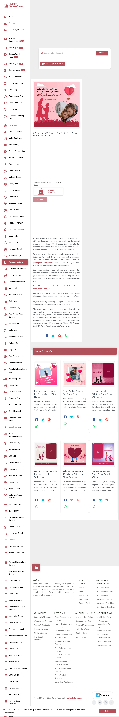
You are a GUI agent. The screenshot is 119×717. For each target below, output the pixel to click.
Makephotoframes (74, 698)
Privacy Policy (84, 599)
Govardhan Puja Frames (64, 682)
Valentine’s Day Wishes (84, 617)
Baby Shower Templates (106, 607)
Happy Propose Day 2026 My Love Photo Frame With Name (45, 474)
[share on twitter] (53, 336)
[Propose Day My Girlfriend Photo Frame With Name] (103, 374)
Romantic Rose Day (83, 621)
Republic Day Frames (104, 617)
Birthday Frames (103, 587)
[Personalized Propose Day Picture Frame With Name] (46, 374)
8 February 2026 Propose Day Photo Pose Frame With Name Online (55, 134)
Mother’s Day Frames (42, 633)
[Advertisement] (74, 23)
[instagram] (111, 702)
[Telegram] (102, 695)
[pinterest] (105, 702)
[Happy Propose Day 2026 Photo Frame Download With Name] (103, 454)
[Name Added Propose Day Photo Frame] (74, 374)
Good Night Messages (42, 617)
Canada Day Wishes (104, 641)
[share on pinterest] (59, 336)
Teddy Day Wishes (83, 629)
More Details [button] (9, 713)
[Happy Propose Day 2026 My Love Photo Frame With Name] (46, 454)
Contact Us (83, 595)
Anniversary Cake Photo (106, 603)
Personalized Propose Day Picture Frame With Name (45, 394)
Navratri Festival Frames (64, 624)
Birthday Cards (102, 595)
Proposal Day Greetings (85, 625)
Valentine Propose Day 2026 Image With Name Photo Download (74, 474)
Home (46, 63)
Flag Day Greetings (104, 645)
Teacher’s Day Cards (42, 625)
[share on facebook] (47, 336)
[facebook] (94, 702)
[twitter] (100, 702)
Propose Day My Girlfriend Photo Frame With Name (102, 394)
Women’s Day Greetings (43, 621)
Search (102, 53)
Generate (40, 199)
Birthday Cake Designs (105, 591)
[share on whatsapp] (66, 336)
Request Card (84, 603)
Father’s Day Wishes (42, 629)
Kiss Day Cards (81, 633)
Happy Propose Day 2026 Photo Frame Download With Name (103, 474)
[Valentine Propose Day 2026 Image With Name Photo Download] (74, 454)
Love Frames (81, 637)
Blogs (81, 591)
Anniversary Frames (104, 599)
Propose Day (59, 63)
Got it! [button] (107, 711)
